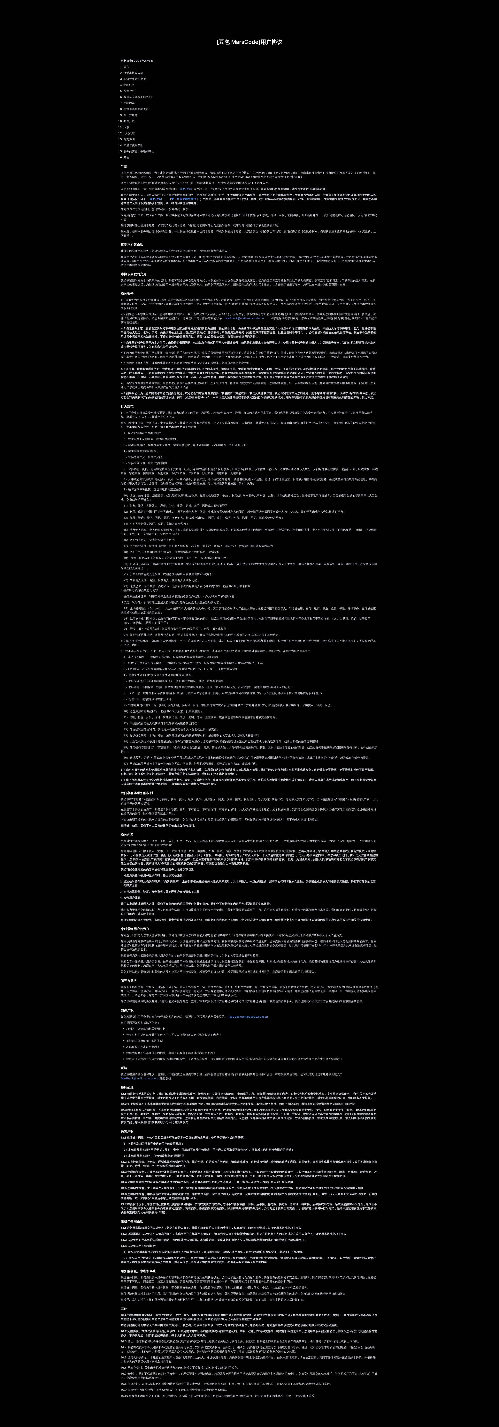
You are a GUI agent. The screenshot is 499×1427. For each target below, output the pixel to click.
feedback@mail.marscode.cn (244, 318)
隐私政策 (185, 188)
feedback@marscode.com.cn (248, 1016)
